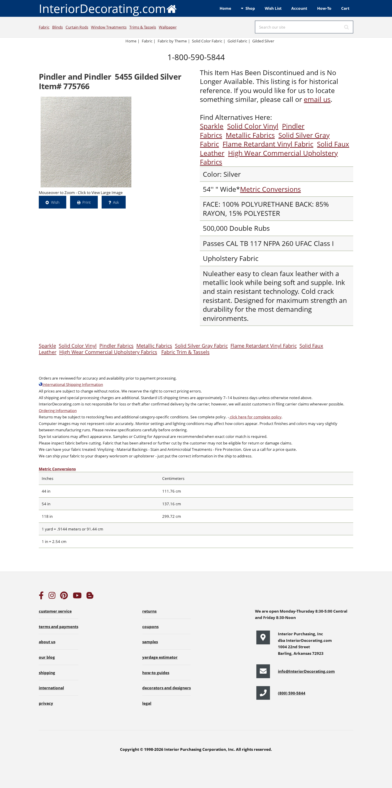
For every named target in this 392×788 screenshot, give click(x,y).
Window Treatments (109, 27)
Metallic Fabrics (250, 135)
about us (47, 641)
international (51, 687)
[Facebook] (41, 596)
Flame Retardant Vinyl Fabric (268, 144)
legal (146, 703)
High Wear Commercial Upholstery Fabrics (269, 157)
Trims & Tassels (142, 27)
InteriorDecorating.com (102, 8)
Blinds (57, 27)
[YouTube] (77, 596)
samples (150, 641)
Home (225, 8)
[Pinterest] (64, 596)
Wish (55, 202)
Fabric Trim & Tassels (185, 352)
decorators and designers (166, 687)
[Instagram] (52, 596)
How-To (324, 8)
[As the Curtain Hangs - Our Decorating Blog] (89, 596)
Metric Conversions (270, 189)
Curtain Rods (77, 27)
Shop (250, 8)
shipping (47, 672)
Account (299, 8)
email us (317, 99)
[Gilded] (86, 142)
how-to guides (155, 672)
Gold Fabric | (239, 41)
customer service (55, 611)
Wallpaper (168, 27)
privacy (46, 703)
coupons (150, 626)
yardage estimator (160, 657)
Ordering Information (58, 410)
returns (149, 611)
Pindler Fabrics (116, 345)
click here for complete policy (255, 417)
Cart (345, 8)
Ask (116, 202)
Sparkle (211, 126)
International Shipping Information (72, 384)
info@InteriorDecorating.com (306, 671)
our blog (47, 657)
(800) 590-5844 (291, 693)
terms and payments (58, 626)
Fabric (44, 27)
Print (86, 202)
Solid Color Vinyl (252, 126)
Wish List (273, 8)
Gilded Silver (263, 41)
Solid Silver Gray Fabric (201, 345)
